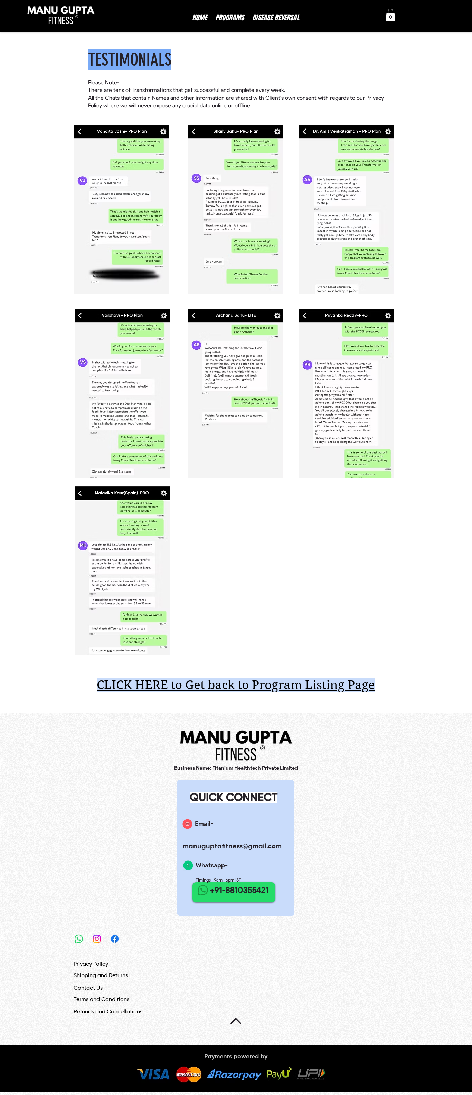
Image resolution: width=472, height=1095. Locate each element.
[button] (390, 15)
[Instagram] (97, 939)
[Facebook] (115, 939)
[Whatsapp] (79, 939)
